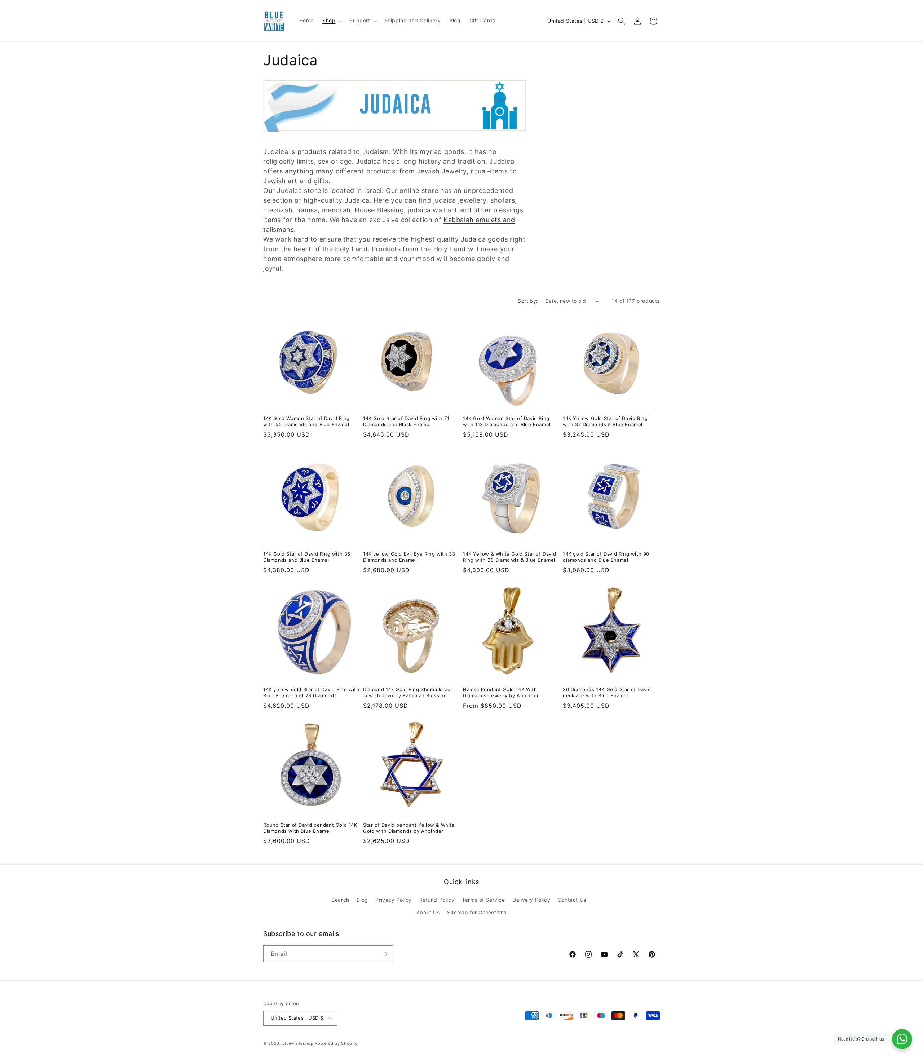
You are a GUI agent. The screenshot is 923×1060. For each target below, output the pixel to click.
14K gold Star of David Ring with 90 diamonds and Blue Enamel (606, 557)
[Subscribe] (385, 953)
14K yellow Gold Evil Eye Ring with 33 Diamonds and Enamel (409, 557)
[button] (331, 20)
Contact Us (572, 900)
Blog (362, 900)
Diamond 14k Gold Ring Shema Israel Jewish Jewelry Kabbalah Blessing (407, 692)
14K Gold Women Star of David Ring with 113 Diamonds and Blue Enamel (507, 421)
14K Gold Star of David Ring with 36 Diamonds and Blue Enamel (306, 557)
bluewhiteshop (298, 1043)
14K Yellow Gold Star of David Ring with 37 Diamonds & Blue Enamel (605, 421)
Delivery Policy (531, 900)
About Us (428, 912)
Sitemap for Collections (477, 912)
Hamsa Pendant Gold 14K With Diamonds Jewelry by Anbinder (501, 692)
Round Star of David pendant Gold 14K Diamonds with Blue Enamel (310, 828)
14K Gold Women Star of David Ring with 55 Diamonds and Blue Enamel (306, 421)
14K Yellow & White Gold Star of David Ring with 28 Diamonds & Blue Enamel (509, 557)
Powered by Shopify (336, 1043)
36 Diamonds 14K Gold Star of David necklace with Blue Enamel (607, 692)
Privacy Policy (393, 900)
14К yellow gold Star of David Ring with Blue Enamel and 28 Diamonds (311, 692)
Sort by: (528, 301)
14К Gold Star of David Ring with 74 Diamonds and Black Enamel (406, 421)
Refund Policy (437, 900)
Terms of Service (483, 900)
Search (340, 900)
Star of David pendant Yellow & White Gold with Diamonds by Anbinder (409, 828)
